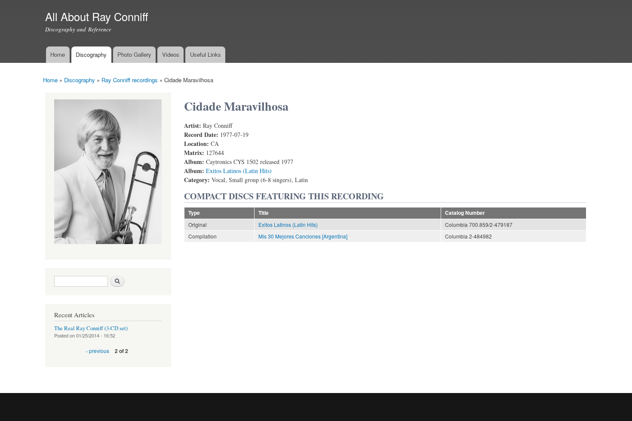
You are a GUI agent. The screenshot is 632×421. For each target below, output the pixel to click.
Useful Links (205, 54)
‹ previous (97, 350)
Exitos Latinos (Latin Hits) (239, 171)
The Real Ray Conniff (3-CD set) (91, 328)
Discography (91, 54)
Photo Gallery (134, 54)
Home (57, 54)
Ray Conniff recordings (129, 80)
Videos (170, 54)
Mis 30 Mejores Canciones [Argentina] (302, 236)
